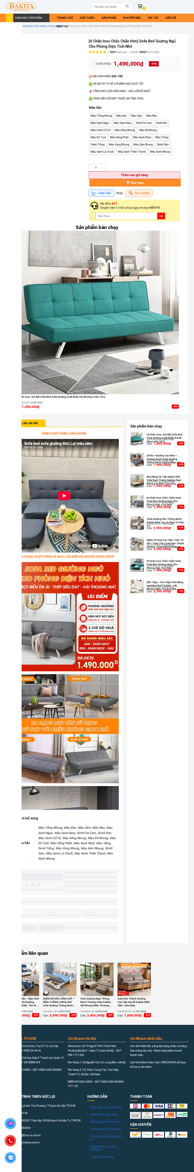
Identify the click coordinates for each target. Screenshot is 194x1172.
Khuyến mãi (132, 18)
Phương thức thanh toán (105, 1122)
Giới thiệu (87, 18)
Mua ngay (137, 182)
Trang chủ (65, 18)
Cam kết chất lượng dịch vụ (106, 1138)
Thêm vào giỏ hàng (134, 175)
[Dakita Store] (21, 7)
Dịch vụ (62, 26)
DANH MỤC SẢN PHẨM (28, 17)
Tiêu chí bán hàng (101, 1157)
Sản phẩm (109, 18)
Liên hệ (170, 18)
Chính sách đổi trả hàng (105, 1129)
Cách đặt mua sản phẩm (106, 1107)
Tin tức (153, 18)
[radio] (101, 116)
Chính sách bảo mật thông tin (103, 1148)
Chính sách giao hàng (104, 1114)
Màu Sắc (95, 107)
